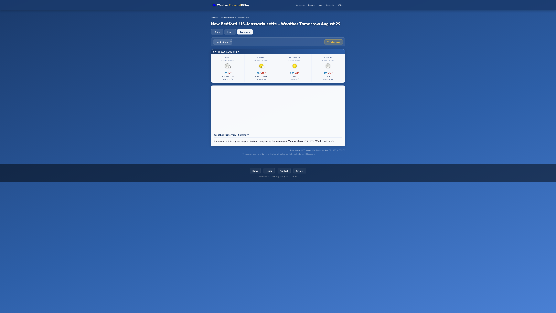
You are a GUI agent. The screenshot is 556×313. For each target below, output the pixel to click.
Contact (284, 171)
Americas (300, 5)
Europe (311, 5)
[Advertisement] (278, 110)
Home (255, 171)
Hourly (230, 32)
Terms (269, 171)
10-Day (217, 32)
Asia (320, 5)
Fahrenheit (334, 42)
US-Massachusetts (228, 17)
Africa (340, 5)
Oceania (330, 5)
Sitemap (300, 171)
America (214, 17)
